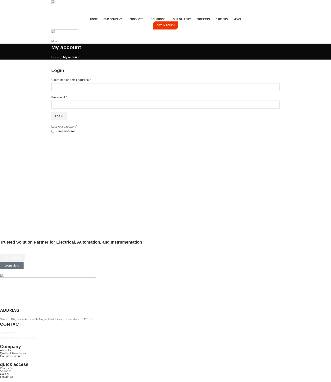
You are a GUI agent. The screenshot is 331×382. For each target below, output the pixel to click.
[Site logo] (75, 8)
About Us (6, 350)
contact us (6, 376)
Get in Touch (166, 25)
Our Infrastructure (11, 356)
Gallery (4, 373)
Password (59, 97)
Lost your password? (64, 126)
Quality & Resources (13, 353)
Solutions (5, 371)
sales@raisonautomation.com (18, 337)
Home (55, 57)
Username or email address (71, 80)
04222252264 (9, 333)
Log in (59, 116)
